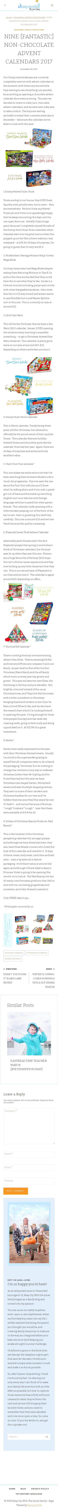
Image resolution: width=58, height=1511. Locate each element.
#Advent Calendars (14, 953)
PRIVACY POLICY (40, 1489)
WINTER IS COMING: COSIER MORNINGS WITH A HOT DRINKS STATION (43, 978)
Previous (10, 1044)
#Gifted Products (13, 959)
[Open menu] (52, 5)
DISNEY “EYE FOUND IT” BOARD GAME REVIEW (14, 976)
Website (9, 1181)
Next (47, 1044)
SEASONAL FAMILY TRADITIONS (29, 30)
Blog (23, 1489)
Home (12, 1489)
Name (9, 1154)
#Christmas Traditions (36, 953)
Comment (11, 1111)
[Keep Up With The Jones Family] (29, 5)
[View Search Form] (5, 5)
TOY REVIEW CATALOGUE (29, 1494)
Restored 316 (34, 1505)
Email (9, 1167)
